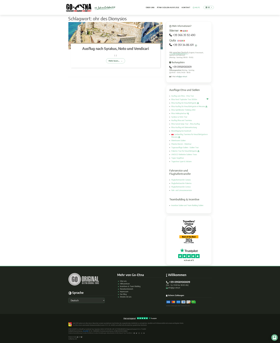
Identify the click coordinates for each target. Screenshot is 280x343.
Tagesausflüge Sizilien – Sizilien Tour (185, 147)
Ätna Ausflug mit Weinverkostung (184, 127)
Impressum (124, 291)
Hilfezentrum (125, 284)
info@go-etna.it (181, 76)
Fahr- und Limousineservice (181, 190)
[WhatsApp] (196, 45)
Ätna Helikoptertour (179, 113)
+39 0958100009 (182, 66)
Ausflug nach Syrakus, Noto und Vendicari (115, 48)
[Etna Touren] (78, 7)
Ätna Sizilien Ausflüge (168, 7)
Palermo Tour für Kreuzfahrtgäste (184, 151)
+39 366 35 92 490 (184, 35)
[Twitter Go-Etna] (136, 333)
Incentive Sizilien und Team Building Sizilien (187, 205)
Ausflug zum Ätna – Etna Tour (182, 96)
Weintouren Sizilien (178, 140)
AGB (116, 333)
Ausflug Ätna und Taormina (181, 120)
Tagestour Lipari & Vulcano (181, 161)
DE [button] (209, 7)
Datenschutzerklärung (75, 333)
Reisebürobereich (126, 289)
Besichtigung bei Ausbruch (181, 131)
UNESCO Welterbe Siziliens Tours (184, 154)
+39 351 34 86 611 (183, 44)
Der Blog (123, 294)
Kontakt (186, 7)
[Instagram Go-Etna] (139, 333)
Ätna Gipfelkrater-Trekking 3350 (183, 110)
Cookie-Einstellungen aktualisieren (104, 333)
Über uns (150, 7)
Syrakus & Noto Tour (179, 117)
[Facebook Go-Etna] (134, 333)
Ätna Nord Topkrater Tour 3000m (184, 99)
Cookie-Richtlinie (88, 333)
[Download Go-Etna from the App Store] (141, 333)
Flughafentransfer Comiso (181, 187)
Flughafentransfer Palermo (181, 183)
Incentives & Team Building (130, 286)
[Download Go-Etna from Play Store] (144, 333)
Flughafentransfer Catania (181, 180)
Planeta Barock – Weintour (181, 144)
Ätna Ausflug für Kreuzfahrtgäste (184, 103)
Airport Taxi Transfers (125, 333)
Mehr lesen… (114, 61)
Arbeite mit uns (125, 297)
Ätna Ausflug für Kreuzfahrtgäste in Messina (188, 106)
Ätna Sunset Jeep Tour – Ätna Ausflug (185, 124)
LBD (76, 339)
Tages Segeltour (177, 158)
